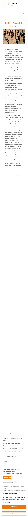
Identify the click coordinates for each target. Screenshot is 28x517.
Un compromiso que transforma (11, 451)
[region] (14, 504)
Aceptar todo (14, 506)
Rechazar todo (14, 514)
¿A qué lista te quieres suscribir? (11, 469)
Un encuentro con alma (9, 446)
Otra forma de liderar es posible (11, 443)
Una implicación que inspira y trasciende (13, 448)
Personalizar (14, 510)
